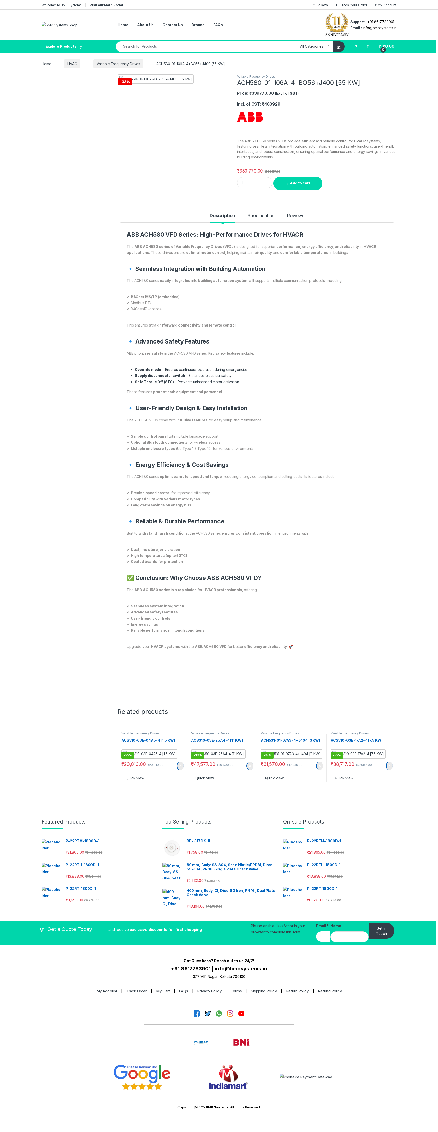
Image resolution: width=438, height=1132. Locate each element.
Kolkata (322, 5)
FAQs (218, 25)
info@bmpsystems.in (379, 28)
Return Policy (297, 991)
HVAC (72, 64)
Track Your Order (353, 5)
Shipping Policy (264, 991)
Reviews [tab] (295, 215)
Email (322, 926)
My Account (387, 5)
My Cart (163, 991)
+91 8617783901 (380, 22)
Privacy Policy (209, 991)
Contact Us (172, 25)
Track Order (136, 991)
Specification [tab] (261, 215)
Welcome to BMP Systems (62, 5)
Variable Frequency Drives (118, 64)
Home (123, 25)
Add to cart (300, 183)
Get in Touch (381, 931)
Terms (236, 991)
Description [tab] (222, 215)
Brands (198, 25)
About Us (145, 25)
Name (335, 926)
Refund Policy (330, 991)
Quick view (135, 778)
